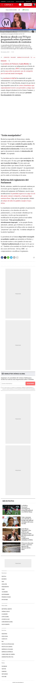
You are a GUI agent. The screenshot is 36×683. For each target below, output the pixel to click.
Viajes (3, 589)
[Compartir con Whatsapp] (8, 257)
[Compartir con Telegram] (11, 257)
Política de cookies (7, 646)
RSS (3, 641)
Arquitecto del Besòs (20, 1)
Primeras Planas (6, 597)
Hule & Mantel (6, 624)
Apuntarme (30, 383)
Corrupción (6, 57)
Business (4, 579)
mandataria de (9, 78)
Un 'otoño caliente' (10, 1)
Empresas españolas (7, 651)
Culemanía (5, 614)
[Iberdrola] (25, 10)
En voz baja (5, 599)
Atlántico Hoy (6, 619)
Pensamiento (5, 586)
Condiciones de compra (8, 654)
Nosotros (4, 633)
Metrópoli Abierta (7, 609)
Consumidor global (7, 621)
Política (4, 576)
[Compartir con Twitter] (5, 257)
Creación (4, 584)
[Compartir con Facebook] (2, 257)
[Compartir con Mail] (14, 257)
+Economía (5, 592)
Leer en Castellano (5, 7)
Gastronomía (5, 594)
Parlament (13, 57)
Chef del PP (28, 1)
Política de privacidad (8, 644)
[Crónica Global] (12, 5)
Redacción (4, 61)
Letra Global (5, 616)
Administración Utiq (7, 657)
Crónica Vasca (6, 611)
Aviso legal (5, 636)
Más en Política (8, 501)
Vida (3, 581)
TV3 (31, 57)
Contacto (4, 639)
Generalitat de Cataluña (23, 57)
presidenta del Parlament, (16, 64)
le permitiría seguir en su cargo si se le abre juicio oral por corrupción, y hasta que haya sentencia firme (18, 195)
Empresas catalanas (7, 649)
